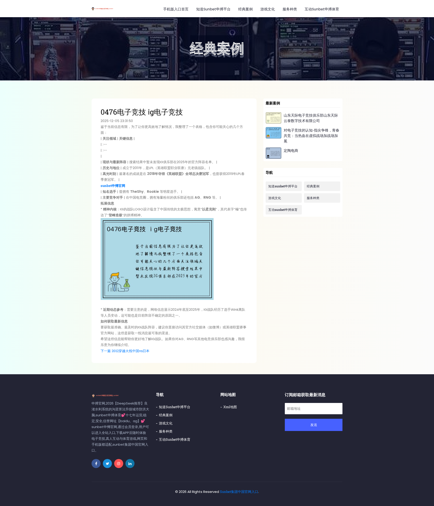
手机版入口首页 (176, 9)
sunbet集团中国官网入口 (239, 491)
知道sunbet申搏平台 (213, 9)
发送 (313, 424)
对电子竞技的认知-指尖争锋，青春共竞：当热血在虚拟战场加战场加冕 (311, 135)
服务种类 (290, 9)
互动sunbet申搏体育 (322, 9)
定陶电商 (291, 150)
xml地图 (230, 407)
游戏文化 (267, 9)
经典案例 (245, 9)
